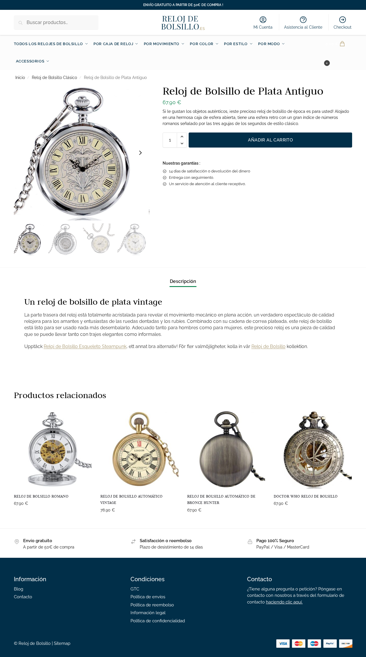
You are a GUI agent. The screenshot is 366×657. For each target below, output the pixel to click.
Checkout (343, 27)
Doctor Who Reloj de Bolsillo (306, 496)
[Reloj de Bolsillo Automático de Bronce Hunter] (226, 449)
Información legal (147, 612)
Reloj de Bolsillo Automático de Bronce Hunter (221, 499)
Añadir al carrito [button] (52, 516)
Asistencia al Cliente (303, 27)
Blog (18, 589)
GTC (134, 589)
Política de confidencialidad (157, 620)
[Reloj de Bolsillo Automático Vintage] (139, 449)
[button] (338, 52)
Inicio (20, 77)
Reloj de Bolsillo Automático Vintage (131, 499)
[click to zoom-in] (81, 152)
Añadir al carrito (270, 140)
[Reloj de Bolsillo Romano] (53, 449)
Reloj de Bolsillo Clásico (54, 77)
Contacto (23, 596)
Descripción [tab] (183, 281)
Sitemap (62, 643)
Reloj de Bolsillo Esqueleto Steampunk (85, 346)
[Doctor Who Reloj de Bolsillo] (313, 449)
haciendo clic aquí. (284, 602)
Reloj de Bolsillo (268, 346)
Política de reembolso (152, 605)
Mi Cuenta (263, 27)
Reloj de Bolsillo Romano (41, 496)
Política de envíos (147, 596)
